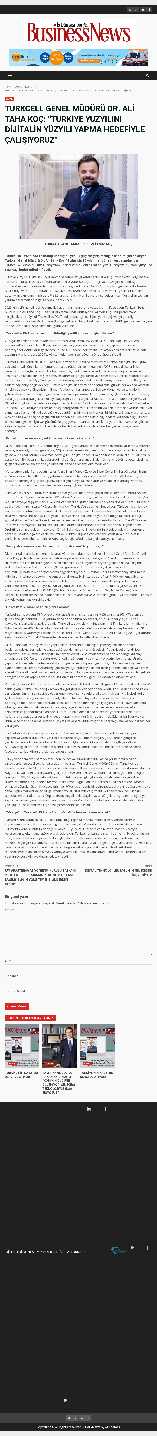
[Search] (147, 75)
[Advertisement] (78, 57)
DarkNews (92, 1427)
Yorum (11, 910)
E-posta (11, 976)
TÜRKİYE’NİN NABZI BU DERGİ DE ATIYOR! (22, 1046)
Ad (8, 961)
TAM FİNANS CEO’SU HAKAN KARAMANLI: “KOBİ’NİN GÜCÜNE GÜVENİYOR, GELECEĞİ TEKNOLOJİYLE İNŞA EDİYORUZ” (59, 1046)
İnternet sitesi (15, 991)
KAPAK (9, 99)
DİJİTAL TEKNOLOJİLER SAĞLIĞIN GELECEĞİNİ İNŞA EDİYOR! (118, 870)
